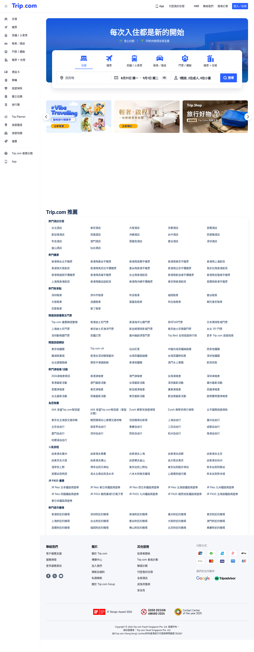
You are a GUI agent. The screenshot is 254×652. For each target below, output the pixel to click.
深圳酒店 (212, 241)
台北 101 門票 (214, 328)
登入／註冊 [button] (240, 6)
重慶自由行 (135, 426)
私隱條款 (97, 578)
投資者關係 (143, 553)
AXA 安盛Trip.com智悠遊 (66, 409)
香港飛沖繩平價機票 (141, 281)
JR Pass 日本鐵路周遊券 (65, 487)
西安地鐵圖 (213, 349)
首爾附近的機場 (61, 527)
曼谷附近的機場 (138, 520)
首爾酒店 (212, 227)
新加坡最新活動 (177, 396)
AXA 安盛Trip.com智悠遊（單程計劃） (108, 411)
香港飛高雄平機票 (100, 274)
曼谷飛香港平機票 (139, 268)
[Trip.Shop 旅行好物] (215, 116)
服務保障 (51, 559)
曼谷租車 (212, 295)
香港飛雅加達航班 (100, 281)
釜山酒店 (57, 247)
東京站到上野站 (138, 467)
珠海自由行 (213, 433)
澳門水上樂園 (176, 362)
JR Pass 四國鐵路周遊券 (65, 494)
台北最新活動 (59, 396)
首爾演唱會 (58, 389)
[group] (126, 41)
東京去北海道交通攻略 (65, 420)
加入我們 (97, 565)
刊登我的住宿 (145, 571)
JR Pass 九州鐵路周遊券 (220, 487)
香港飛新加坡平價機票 (181, 274)
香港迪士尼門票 (99, 322)
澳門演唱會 (135, 376)
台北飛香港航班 (138, 274)
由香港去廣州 (59, 453)
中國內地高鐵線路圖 (179, 349)
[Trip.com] (24, 6)
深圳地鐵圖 (213, 355)
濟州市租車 (96, 295)
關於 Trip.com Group (103, 584)
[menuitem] (20, 19)
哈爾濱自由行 (59, 440)
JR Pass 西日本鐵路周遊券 (144, 487)
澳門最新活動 (98, 382)
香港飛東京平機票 (178, 261)
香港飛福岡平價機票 (63, 274)
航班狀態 (212, 362)
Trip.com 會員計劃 (147, 559)
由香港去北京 (214, 453)
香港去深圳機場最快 (102, 355)
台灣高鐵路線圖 (138, 355)
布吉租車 (134, 295)
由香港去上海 (137, 453)
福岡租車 (173, 295)
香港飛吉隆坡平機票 (218, 274)
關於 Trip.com (99, 553)
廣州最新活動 (214, 382)
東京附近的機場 (216, 514)
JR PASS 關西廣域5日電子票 (106, 494)
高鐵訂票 (95, 335)
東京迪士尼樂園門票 (179, 328)
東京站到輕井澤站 (178, 467)
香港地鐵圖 (135, 362)
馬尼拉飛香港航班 (217, 268)
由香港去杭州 (214, 460)
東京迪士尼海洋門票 (102, 328)
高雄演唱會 (213, 389)
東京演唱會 (96, 389)
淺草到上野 (58, 467)
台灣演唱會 (174, 376)
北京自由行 (58, 426)
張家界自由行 (98, 426)
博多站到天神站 (99, 467)
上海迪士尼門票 (61, 328)
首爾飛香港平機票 (217, 281)
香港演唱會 (96, 376)
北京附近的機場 (177, 527)
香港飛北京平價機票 (179, 268)
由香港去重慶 (98, 453)
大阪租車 (57, 301)
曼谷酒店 (173, 241)
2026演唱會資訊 (61, 376)
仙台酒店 (95, 247)
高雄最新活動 (98, 396)
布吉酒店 (57, 241)
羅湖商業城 (58, 355)
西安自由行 (135, 433)
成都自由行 (213, 426)
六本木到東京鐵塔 (139, 473)
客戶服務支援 (54, 553)
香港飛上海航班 (216, 261)
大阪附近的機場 (177, 520)
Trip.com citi (97, 348)
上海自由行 (174, 420)
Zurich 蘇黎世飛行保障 (181, 409)
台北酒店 (57, 227)
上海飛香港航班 (61, 281)
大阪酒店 (134, 227)
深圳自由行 (96, 433)
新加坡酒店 (58, 234)
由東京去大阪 (59, 460)
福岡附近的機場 (99, 527)
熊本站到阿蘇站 (216, 467)
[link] (160, 6)
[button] (6, 6)
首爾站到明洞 (59, 473)
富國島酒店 (135, 241)
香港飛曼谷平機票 (100, 261)
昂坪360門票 (175, 322)
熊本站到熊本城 (216, 473)
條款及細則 (98, 571)
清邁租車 (95, 301)
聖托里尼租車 (214, 301)
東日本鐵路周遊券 (62, 500)
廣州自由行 (213, 420)
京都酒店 (173, 227)
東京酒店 (95, 227)
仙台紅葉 (134, 349)
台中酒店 (173, 234)
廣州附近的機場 (177, 514)
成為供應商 (143, 584)
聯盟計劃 (142, 565)
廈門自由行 (58, 433)
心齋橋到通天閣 (177, 473)
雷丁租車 (95, 308)
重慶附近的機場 (216, 527)
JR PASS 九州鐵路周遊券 (143, 494)
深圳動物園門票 (61, 335)
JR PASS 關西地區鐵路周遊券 (185, 494)
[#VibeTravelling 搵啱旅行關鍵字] (78, 116)
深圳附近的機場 (99, 514)
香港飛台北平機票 (62, 261)
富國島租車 (135, 301)
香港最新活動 (59, 382)
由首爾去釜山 (137, 460)
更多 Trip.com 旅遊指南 (220, 335)
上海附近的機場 (61, 520)
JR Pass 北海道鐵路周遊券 (183, 487)
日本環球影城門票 (217, 322)
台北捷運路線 (59, 362)
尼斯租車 (57, 308)
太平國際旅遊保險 (217, 409)
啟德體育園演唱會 (217, 396)
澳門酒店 (95, 241)
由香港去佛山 (98, 460)
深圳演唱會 (213, 376)
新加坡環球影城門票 (141, 328)
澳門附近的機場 (216, 520)
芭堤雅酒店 (213, 234)
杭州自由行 (174, 433)
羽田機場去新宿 (138, 420)
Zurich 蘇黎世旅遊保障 (142, 409)
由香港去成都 (176, 453)
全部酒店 (142, 578)
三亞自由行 (174, 426)
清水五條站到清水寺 (102, 473)
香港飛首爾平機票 (139, 261)
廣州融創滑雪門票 (139, 335)
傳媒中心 (97, 559)
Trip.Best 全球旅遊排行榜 (182, 335)
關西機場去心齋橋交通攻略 (106, 420)
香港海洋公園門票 (139, 322)
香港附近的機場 (61, 514)
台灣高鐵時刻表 (177, 355)
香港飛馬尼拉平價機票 (103, 268)
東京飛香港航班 (177, 281)
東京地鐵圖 (58, 349)
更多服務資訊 (54, 565)
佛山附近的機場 (138, 527)
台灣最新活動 (137, 382)
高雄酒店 (95, 234)
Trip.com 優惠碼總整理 (65, 322)
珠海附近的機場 (138, 514)
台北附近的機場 (99, 520)
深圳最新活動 (176, 382)
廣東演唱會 (174, 389)
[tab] (84, 61)
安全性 (141, 590)
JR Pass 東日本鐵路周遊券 (105, 487)
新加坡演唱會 (137, 389)
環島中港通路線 (99, 362)
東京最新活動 (137, 396)
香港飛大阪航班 (61, 268)
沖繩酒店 (134, 234)
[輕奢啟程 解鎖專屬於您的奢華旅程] (147, 116)
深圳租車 (57, 295)
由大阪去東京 (176, 460)
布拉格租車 (174, 301)
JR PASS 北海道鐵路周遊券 (222, 494)
